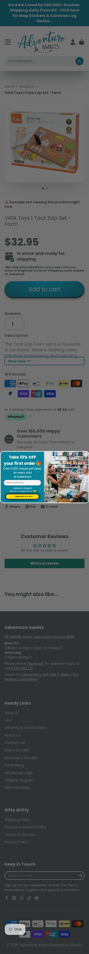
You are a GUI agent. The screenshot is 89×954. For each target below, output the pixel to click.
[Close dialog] (85, 454)
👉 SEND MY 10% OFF (22, 496)
